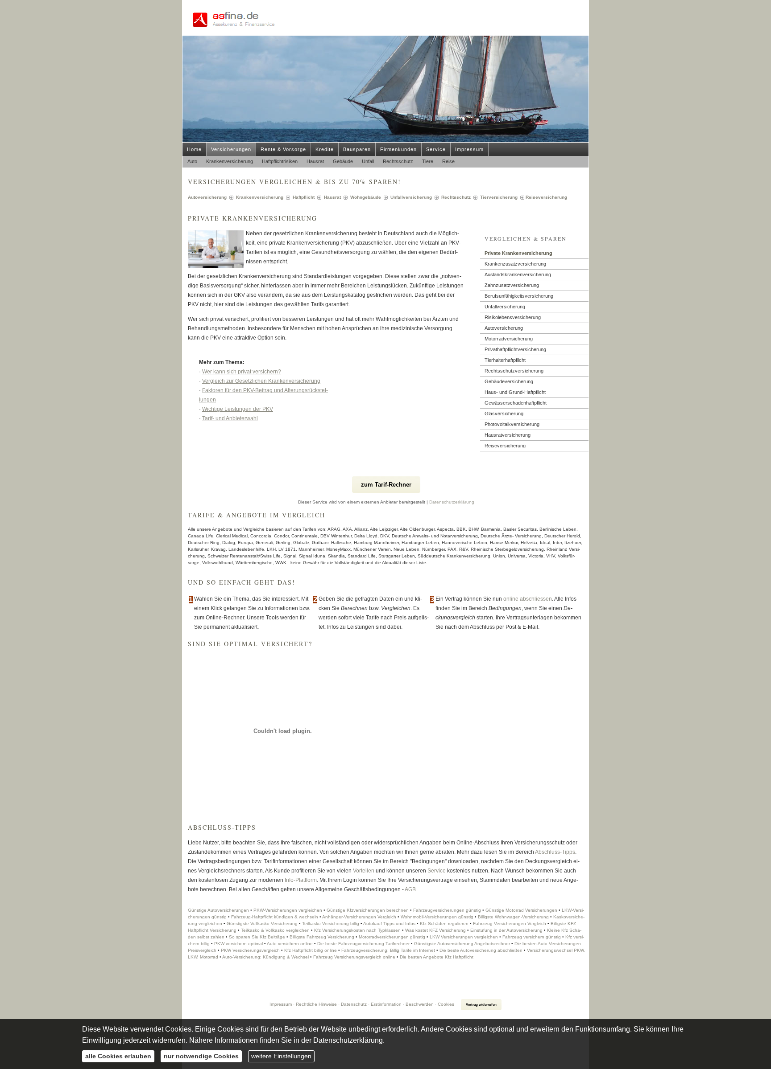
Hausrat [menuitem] (315, 161)
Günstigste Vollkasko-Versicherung (262, 923)
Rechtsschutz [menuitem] (398, 161)
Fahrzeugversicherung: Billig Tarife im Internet (388, 950)
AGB (410, 889)
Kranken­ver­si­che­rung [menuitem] (229, 161)
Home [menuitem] (194, 149)
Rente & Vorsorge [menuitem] (283, 149)
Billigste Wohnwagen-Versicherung (513, 916)
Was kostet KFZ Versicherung (435, 930)
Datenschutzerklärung (451, 502)
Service (436, 871)
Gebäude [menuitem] (343, 161)
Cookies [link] (446, 1004)
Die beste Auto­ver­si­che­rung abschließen (480, 950)
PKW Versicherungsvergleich (250, 950)
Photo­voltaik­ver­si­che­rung (512, 424)
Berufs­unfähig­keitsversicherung (519, 296)
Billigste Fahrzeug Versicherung (322, 936)
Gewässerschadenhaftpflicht (516, 402)
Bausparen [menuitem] (357, 149)
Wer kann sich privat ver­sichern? (241, 372)
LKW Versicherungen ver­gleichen (464, 936)
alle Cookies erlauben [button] (118, 1056)
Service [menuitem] (436, 149)
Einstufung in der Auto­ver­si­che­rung (506, 930)
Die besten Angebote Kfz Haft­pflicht (436, 956)
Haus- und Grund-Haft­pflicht (515, 392)
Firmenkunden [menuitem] (398, 149)
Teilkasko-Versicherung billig (330, 923)
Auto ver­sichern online (290, 943)
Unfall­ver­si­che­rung (505, 306)
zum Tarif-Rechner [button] (386, 484)
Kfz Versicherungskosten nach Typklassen (357, 930)
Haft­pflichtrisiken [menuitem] (280, 161)
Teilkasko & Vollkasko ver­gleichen (275, 930)
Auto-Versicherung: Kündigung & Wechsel (265, 956)
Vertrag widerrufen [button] (481, 1005)
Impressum (280, 1004)
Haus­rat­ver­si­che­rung (508, 435)
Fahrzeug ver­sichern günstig (531, 936)
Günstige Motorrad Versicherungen (521, 910)
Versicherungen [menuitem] (231, 149)
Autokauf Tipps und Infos (389, 923)
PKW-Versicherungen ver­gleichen (287, 910)
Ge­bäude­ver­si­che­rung (509, 381)
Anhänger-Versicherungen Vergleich (359, 916)
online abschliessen (527, 599)
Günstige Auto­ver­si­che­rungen (218, 910)
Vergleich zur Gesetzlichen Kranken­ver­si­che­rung (261, 381)
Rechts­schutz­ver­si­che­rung (514, 370)
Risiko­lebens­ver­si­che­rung (513, 317)
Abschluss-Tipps (555, 852)
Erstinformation (386, 1004)
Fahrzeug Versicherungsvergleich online (354, 956)
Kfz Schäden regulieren (444, 923)
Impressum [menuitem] (469, 149)
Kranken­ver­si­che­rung (259, 197)
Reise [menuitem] (448, 161)
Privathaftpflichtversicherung (515, 349)
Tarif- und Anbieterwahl (230, 418)
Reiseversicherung (505, 445)
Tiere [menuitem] (427, 161)
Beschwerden (420, 1004)
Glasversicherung (504, 413)
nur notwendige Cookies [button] (201, 1056)
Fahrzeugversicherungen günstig (447, 910)
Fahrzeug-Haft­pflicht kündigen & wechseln (274, 916)
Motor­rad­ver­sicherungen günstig (392, 936)
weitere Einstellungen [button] (281, 1056)
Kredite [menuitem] (324, 149)
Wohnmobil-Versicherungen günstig (437, 916)
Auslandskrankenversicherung (518, 274)
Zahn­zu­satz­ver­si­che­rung (512, 285)
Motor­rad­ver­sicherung (509, 338)
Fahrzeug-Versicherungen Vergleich (509, 923)
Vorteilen (363, 871)
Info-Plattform (301, 880)
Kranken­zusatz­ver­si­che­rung (515, 263)
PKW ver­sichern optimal (238, 943)
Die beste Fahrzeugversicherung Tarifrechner (363, 943)
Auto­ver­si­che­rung (207, 197)
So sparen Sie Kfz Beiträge (257, 936)
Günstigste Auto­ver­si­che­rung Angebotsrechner (462, 943)
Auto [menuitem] (192, 161)
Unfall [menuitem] (368, 161)
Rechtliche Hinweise (316, 1004)
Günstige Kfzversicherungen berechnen (368, 910)
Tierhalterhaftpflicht (505, 360)
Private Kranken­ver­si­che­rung (518, 253)
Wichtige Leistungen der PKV (237, 409)
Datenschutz (354, 1004)
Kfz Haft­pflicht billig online (310, 950)
